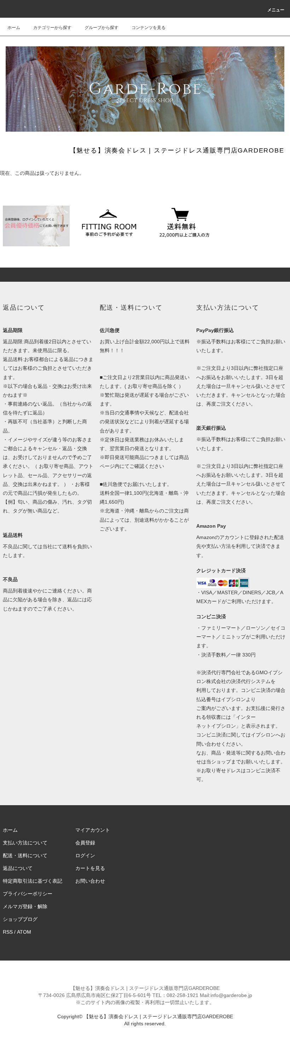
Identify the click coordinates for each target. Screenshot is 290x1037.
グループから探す (101, 27)
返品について (18, 868)
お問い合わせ (90, 881)
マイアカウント (92, 830)
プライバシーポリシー (27, 893)
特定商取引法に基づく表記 (32, 881)
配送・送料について (25, 855)
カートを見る (90, 868)
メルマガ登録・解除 (25, 906)
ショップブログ (20, 919)
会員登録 (85, 843)
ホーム (13, 27)
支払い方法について (25, 843)
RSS (8, 932)
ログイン (85, 855)
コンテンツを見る (149, 27)
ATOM (24, 932)
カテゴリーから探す (52, 27)
